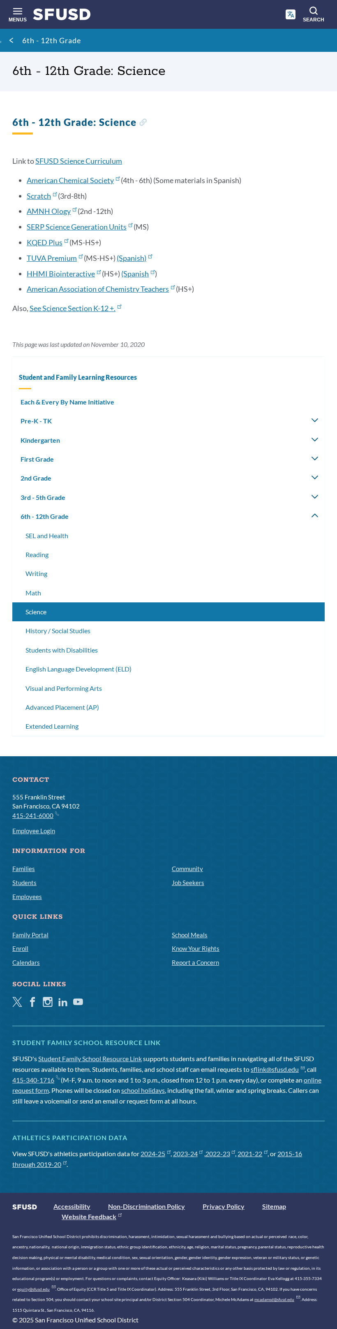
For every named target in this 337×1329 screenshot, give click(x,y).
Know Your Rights (195, 948)
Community (187, 868)
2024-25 (153, 1153)
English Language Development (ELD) (78, 669)
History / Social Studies (57, 630)
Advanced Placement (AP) (62, 707)
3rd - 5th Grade (43, 497)
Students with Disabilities (61, 650)
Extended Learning (51, 726)
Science (35, 612)
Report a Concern (195, 962)
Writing (36, 573)
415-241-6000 (32, 815)
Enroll (20, 948)
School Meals (190, 935)
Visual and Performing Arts (63, 688)
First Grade (37, 459)
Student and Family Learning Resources (78, 377)
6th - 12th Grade (51, 40)
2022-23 (217, 1153)
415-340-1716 (33, 1080)
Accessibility (71, 1206)
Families (23, 868)
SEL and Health (46, 535)
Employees (27, 896)
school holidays (143, 1090)
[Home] (62, 16)
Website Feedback (89, 1216)
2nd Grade (36, 478)
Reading (36, 554)
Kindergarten (40, 440)
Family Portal (30, 935)
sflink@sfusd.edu (275, 1069)
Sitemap (274, 1206)
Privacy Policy (224, 1206)
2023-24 (185, 1153)
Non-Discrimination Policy (146, 1206)
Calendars (26, 962)
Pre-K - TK (36, 421)
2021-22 (250, 1153)
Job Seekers (188, 882)
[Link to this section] (143, 123)
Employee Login (33, 830)
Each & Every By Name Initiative (67, 402)
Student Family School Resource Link (90, 1058)
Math (33, 593)
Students (24, 882)
